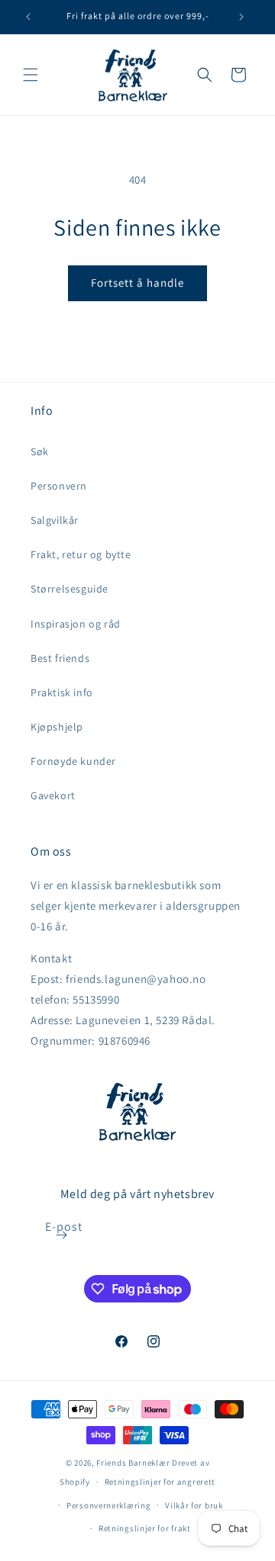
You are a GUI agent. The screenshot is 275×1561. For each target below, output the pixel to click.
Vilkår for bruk (194, 1505)
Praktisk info (62, 692)
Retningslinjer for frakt (145, 1528)
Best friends (60, 658)
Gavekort (53, 795)
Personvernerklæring (108, 1505)
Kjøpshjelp (57, 727)
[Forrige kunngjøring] (28, 17)
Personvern (59, 486)
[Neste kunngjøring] (241, 17)
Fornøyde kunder (73, 761)
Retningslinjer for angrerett (160, 1481)
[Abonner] (62, 1235)
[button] (30, 75)
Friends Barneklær (133, 1462)
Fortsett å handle (137, 282)
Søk (40, 451)
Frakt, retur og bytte (81, 554)
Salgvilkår (55, 520)
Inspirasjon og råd (76, 624)
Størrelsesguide (69, 589)
